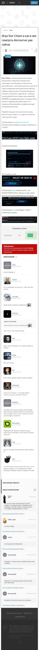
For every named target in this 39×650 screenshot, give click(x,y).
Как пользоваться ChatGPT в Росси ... (14, 513)
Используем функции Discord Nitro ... (14, 549)
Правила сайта (28, 613)
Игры (11, 30)
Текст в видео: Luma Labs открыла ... (13, 587)
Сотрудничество (20, 616)
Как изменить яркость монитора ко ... (14, 531)
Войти (34, 3)
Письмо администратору (14, 613)
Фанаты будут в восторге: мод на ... (13, 568)
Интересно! (8, 235)
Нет (19, 235)
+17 (31, 235)
